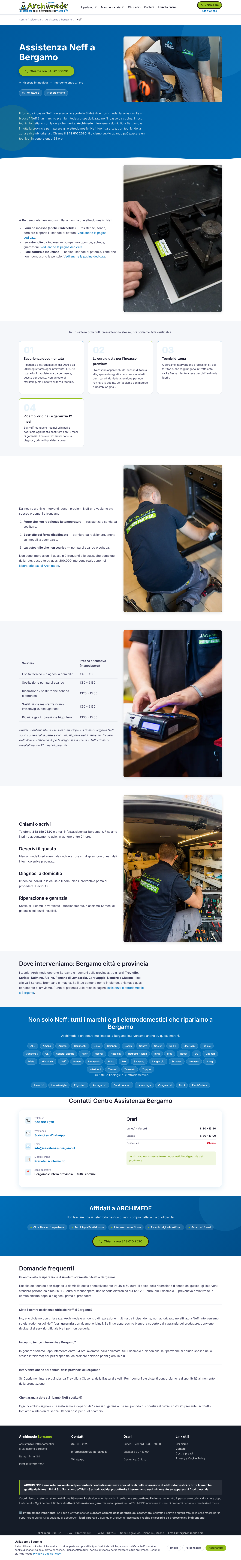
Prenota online (167, 7)
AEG (32, 1046)
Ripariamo (87, 7)
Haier (85, 1053)
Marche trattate (110, 7)
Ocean (77, 1061)
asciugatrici (99, 1085)
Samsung (139, 1061)
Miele (31, 1061)
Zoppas (146, 1069)
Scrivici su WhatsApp (49, 1135)
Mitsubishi (47, 1061)
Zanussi (112, 1069)
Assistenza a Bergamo (58, 19)
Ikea (169, 1053)
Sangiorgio (158, 1061)
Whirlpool (95, 1069)
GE (47, 1053)
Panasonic (94, 1061)
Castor (158, 1046)
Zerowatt (129, 1069)
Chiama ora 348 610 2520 (48, 71)
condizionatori (122, 1085)
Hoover (99, 1053)
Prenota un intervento (49, 1161)
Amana (47, 1046)
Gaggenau (32, 1053)
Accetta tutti (216, 1547)
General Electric (65, 1053)
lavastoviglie (59, 1085)
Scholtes (177, 1061)
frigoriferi (79, 1085)
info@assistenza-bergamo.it (54, 1148)
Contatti (149, 7)
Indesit (183, 1053)
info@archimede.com (189, 1533)
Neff (63, 1061)
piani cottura (199, 1085)
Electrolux (189, 1046)
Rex (124, 1061)
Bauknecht (80, 1046)
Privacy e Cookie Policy (190, 1458)
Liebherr (210, 1053)
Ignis (157, 1053)
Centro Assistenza (30, 19)
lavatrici (39, 1085)
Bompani (112, 1046)
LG (196, 1053)
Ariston (62, 1046)
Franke (207, 1046)
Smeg (209, 1061)
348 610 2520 (44, 1122)
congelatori (164, 1085)
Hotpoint (116, 1053)
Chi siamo (134, 7)
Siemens (194, 1061)
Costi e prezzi (184, 1453)
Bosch (128, 1046)
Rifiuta (174, 1547)
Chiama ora (211, 4)
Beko (97, 1046)
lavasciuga (144, 1085)
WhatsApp (32, 92)
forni (182, 1085)
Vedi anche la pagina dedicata (61, 247)
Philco (110, 1061)
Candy (143, 1046)
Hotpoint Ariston (137, 1053)
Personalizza (193, 1547)
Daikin (172, 1046)
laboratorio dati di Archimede (39, 565)
